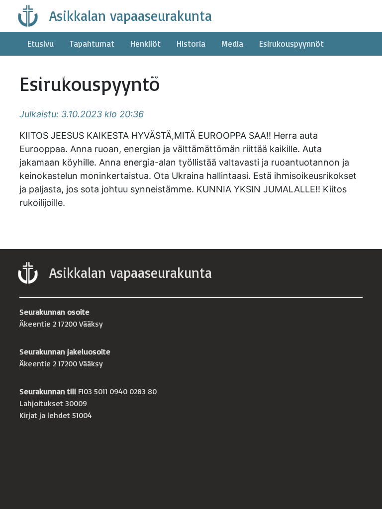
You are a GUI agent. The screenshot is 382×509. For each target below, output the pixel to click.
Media (232, 43)
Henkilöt (145, 43)
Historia (191, 43)
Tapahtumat (92, 43)
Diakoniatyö (49, 75)
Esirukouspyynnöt (291, 43)
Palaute (101, 75)
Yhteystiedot (154, 75)
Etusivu (40, 43)
